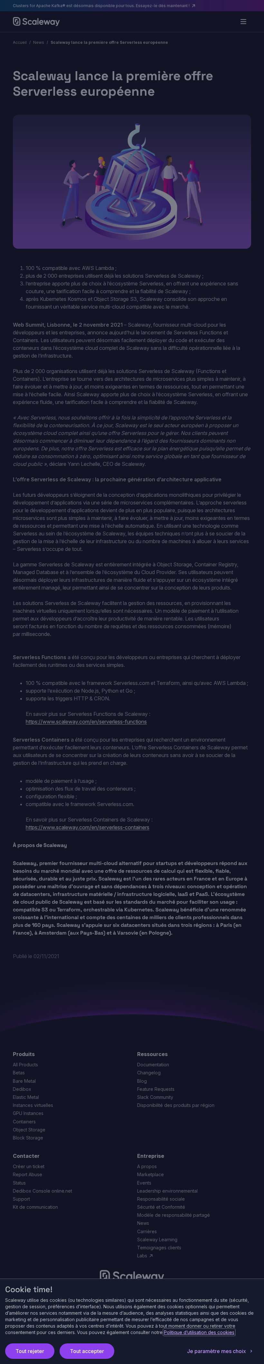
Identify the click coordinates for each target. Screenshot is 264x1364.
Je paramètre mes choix (216, 1351)
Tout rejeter (29, 1351)
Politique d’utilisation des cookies (199, 1332)
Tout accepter (87, 1351)
